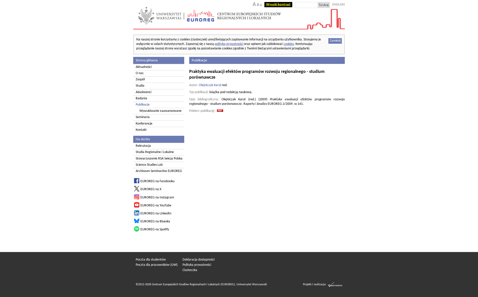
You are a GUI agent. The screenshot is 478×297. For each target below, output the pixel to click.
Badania (141, 98)
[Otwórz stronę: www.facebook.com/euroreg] (136, 182)
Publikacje (143, 105)
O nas (139, 73)
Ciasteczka (189, 270)
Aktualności (144, 67)
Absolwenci (143, 92)
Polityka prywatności (196, 265)
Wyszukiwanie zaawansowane (160, 111)
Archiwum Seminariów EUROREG (159, 171)
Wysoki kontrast (278, 4)
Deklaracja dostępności (198, 260)
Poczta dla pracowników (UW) (157, 265)
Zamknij (335, 41)
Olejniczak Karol (210, 85)
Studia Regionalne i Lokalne (155, 152)
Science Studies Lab (149, 165)
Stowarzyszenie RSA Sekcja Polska (159, 158)
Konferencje (144, 124)
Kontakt (141, 130)
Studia (140, 86)
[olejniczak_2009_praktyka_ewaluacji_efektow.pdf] (220, 111)
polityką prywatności (229, 44)
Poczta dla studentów (151, 260)
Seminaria (143, 117)
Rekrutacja (143, 146)
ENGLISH (338, 4)
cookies (289, 44)
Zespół (140, 79)
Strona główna (147, 60)
